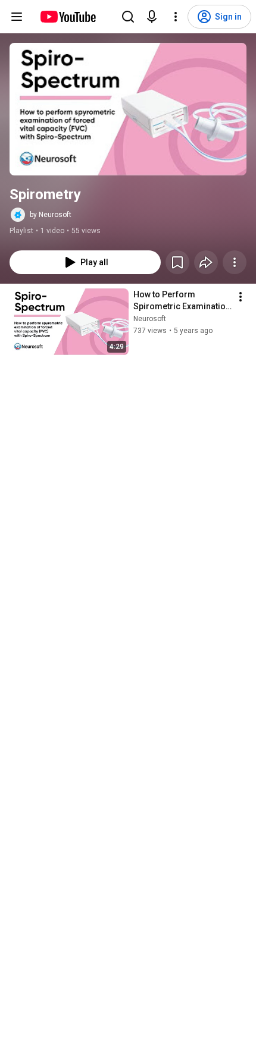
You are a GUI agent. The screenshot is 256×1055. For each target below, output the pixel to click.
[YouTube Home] (67, 16)
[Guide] (17, 17)
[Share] (206, 262)
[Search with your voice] (152, 17)
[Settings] (175, 17)
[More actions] (234, 262)
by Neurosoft (50, 215)
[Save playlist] (177, 262)
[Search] (128, 17)
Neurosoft (149, 319)
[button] (128, 109)
